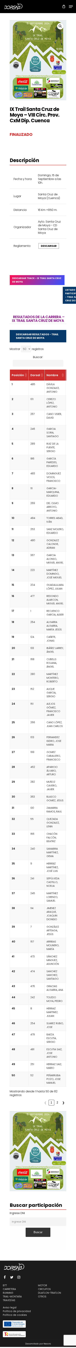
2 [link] (57, 1102)
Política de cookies (15, 1315)
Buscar (38, 1232)
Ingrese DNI (17, 1213)
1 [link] (51, 1102)
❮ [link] (45, 1102)
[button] (60, 26)
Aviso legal (9, 1307)
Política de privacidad (17, 1311)
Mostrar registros (27, 349)
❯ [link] (63, 1102)
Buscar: (38, 357)
